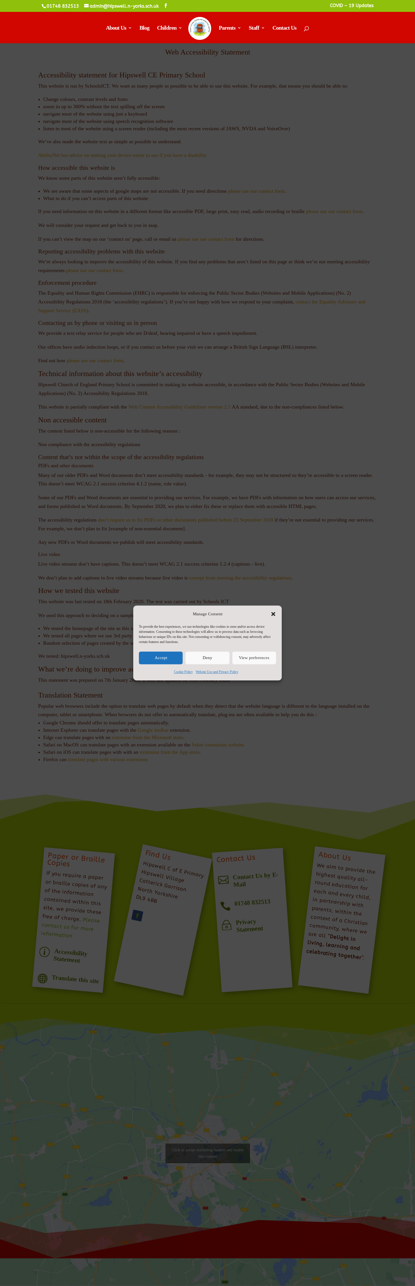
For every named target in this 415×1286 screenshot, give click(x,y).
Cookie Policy (183, 672)
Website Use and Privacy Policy (217, 672)
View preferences (254, 658)
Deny (207, 658)
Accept (161, 658)
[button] (273, 614)
